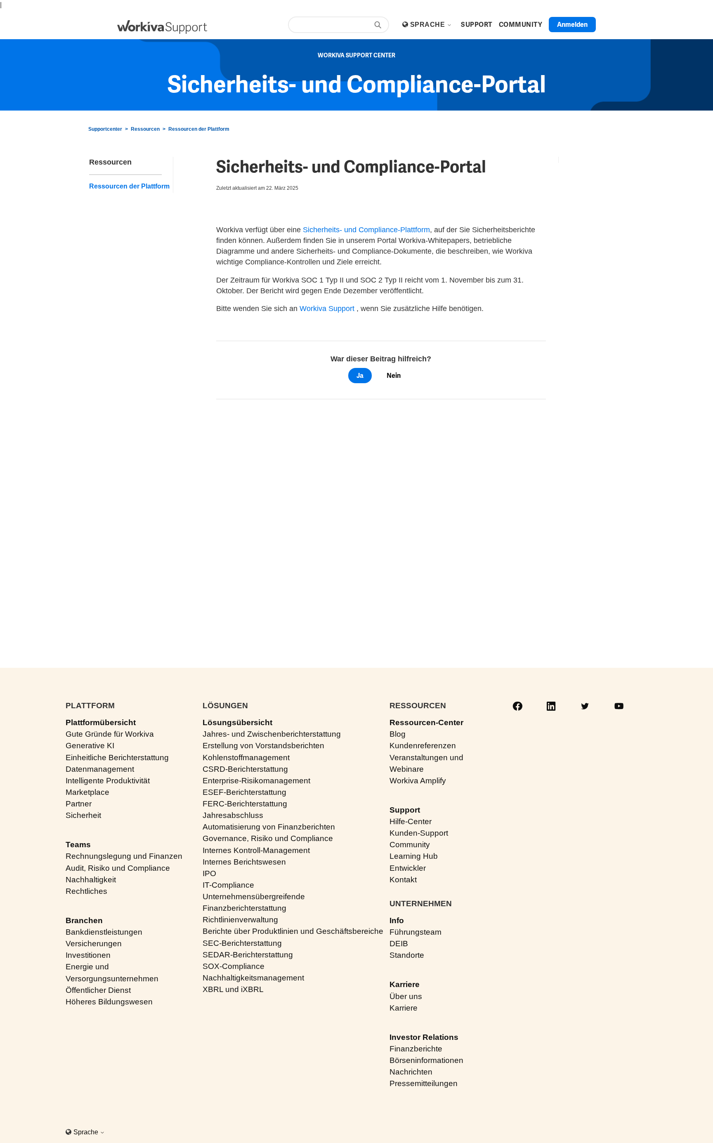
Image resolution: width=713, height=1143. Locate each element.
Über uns (406, 996)
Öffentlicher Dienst (98, 990)
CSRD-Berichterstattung (245, 769)
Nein (394, 375)
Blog (398, 734)
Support (405, 810)
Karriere (405, 984)
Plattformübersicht (101, 722)
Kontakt (403, 879)
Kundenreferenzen (423, 745)
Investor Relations (424, 1037)
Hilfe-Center (411, 821)
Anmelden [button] (572, 24)
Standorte (407, 955)
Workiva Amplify (418, 780)
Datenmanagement (100, 769)
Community (410, 844)
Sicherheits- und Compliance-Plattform (366, 230)
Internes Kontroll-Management (256, 850)
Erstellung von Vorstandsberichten (263, 745)
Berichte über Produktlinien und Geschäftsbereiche (293, 931)
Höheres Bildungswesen (109, 1001)
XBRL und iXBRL (233, 989)
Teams (78, 844)
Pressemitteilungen (424, 1083)
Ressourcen (145, 129)
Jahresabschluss (233, 815)
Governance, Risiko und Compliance (268, 838)
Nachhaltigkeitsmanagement (253, 977)
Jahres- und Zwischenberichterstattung (272, 734)
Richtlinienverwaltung (240, 919)
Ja (360, 375)
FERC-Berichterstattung (245, 803)
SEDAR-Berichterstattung (248, 954)
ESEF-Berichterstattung (244, 792)
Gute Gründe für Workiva (110, 734)
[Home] (162, 27)
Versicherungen (94, 943)
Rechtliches (86, 891)
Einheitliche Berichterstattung (117, 757)
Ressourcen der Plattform (198, 129)
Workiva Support (327, 308)
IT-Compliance (228, 885)
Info (397, 920)
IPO (209, 873)
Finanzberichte (416, 1048)
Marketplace (87, 792)
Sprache (428, 24)
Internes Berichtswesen (244, 862)
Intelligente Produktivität (108, 780)
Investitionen (88, 955)
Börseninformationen (426, 1060)
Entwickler (408, 868)
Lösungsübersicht (237, 722)
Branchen (84, 920)
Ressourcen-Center (426, 722)
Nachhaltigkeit (91, 879)
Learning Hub (414, 856)
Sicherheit (83, 815)
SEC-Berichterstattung (242, 943)
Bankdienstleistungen (104, 932)
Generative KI (90, 745)
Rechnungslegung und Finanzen (124, 856)
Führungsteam (415, 932)
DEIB (399, 943)
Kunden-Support (419, 833)
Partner (79, 803)
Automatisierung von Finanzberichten (269, 826)
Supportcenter (105, 129)
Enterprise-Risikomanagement (256, 780)
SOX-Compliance (233, 966)
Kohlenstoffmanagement (246, 757)
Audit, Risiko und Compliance (118, 868)
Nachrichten (411, 1072)
